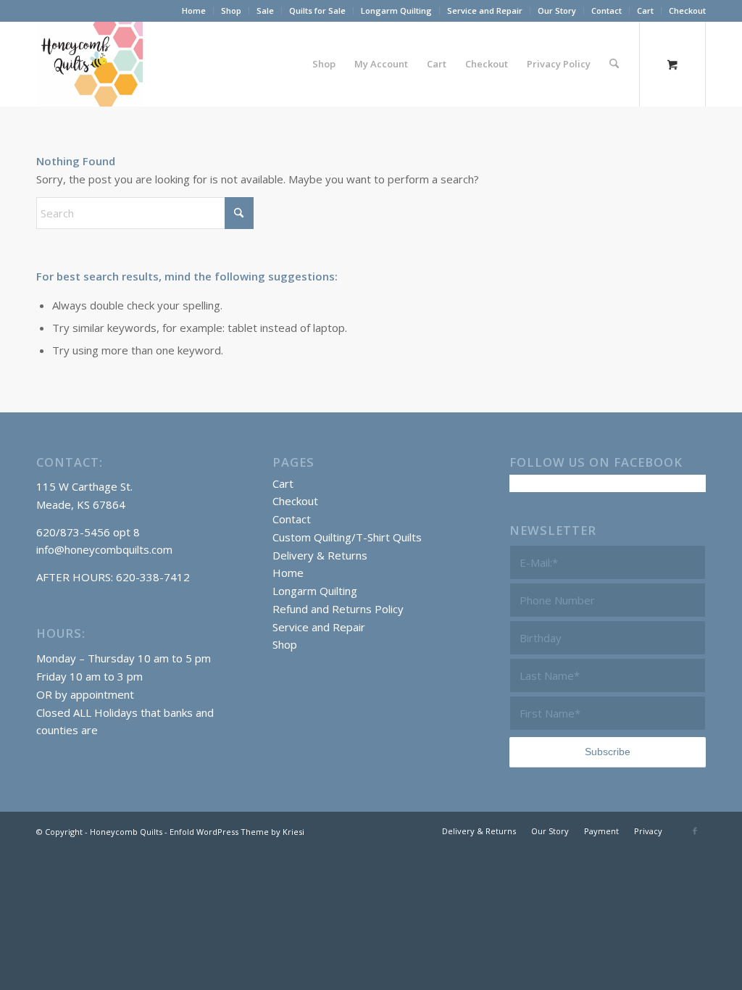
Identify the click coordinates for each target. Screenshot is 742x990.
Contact (606, 10)
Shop (231, 10)
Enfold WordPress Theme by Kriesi (237, 831)
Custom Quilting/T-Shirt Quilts (347, 537)
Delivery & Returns (319, 555)
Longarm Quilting (396, 10)
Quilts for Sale (317, 10)
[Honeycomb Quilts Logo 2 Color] (89, 64)
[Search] (614, 64)
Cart (645, 10)
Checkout (687, 10)
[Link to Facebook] (695, 830)
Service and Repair (484, 10)
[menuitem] (194, 10)
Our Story (557, 10)
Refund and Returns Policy (338, 609)
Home (194, 10)
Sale (265, 10)
